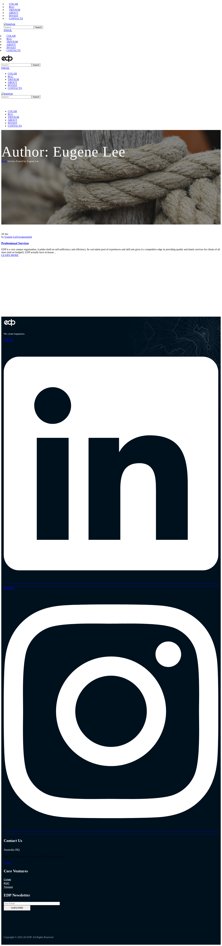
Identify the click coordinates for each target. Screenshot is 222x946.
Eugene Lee (11, 237)
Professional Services (15, 243)
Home (4, 161)
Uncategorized (24, 237)
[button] (111, 30)
